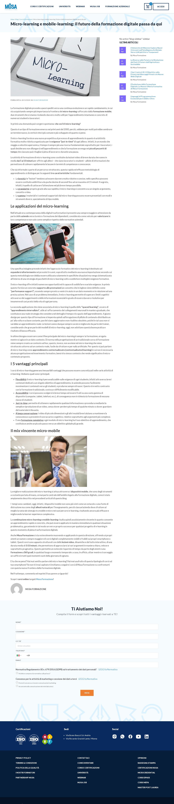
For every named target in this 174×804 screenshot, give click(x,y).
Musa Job (95, 6)
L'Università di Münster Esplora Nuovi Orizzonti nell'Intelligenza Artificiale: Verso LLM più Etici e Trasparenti (146, 50)
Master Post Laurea (148, 787)
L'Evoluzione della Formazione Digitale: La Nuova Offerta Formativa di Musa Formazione (146, 86)
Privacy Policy (23, 758)
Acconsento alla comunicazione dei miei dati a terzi (36, 686)
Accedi (160, 6)
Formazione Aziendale (117, 6)
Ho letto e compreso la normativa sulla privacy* (34, 673)
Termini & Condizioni (26, 763)
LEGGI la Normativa (108, 669)
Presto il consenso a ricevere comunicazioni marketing (37, 683)
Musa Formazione (40, 100)
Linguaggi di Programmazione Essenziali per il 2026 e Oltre (143, 97)
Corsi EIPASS (144, 778)
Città (18, 641)
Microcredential (146, 773)
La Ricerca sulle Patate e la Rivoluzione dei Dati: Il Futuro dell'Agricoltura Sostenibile (147, 62)
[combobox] (19, 655)
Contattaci (83, 758)
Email (18, 660)
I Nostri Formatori (25, 773)
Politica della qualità (27, 768)
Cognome (20, 632)
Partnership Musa (25, 778)
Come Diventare (85, 763)
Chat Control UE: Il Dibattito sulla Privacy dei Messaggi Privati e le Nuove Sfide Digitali (147, 74)
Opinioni (142, 758)
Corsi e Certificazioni (42, 6)
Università (65, 6)
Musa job (82, 782)
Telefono (20, 651)
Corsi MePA (143, 782)
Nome (18, 622)
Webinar (80, 6)
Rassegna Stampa (147, 763)
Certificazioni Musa (148, 768)
